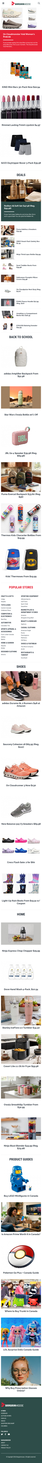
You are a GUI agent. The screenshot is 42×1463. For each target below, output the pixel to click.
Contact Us (4, 1445)
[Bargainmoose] (21, 3)
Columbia (4, 1426)
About (3, 1442)
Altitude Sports (6, 1416)
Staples (3, 1418)
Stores (3, 1411)
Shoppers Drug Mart (7, 1423)
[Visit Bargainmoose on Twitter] (2, 1434)
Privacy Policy (6, 1448)
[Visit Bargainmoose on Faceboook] (5, 1434)
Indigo (3, 1421)
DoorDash (4, 1413)
